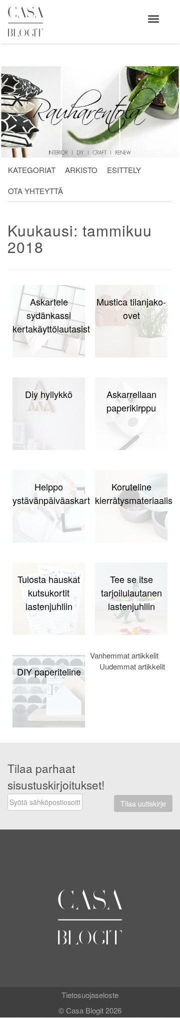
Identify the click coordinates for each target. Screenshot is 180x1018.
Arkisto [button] (81, 169)
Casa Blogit (28, 21)
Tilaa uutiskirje (143, 803)
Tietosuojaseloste (90, 995)
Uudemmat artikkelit (132, 666)
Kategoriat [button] (32, 169)
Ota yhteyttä (35, 191)
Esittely (124, 169)
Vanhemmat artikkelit (124, 655)
